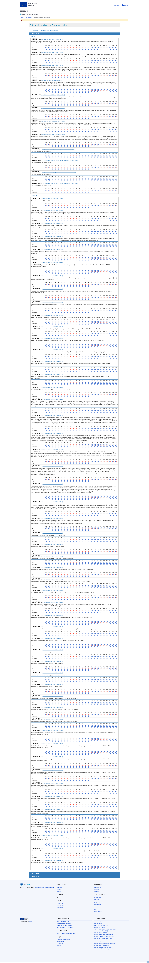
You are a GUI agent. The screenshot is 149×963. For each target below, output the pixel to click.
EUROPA (22, 17)
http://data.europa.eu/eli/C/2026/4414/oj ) (53, 579)
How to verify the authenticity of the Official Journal (44, 30)
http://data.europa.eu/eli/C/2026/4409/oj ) (53, 518)
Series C (34, 196)
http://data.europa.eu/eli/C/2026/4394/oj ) (53, 302)
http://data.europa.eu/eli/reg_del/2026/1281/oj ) (52, 39)
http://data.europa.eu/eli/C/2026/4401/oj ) (53, 387)
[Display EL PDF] (58, 47)
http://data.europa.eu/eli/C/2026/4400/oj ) (53, 374)
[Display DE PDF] (55, 47)
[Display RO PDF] (104, 47)
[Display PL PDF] (98, 47)
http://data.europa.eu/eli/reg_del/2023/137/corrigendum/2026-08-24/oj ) (59, 172)
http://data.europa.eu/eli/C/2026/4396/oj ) (53, 326)
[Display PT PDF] (101, 47)
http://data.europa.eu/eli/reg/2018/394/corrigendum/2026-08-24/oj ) (58, 149)
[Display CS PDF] (49, 47)
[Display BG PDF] (46, 47)
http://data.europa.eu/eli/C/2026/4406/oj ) (53, 466)
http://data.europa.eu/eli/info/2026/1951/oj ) (51, 80)
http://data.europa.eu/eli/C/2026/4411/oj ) (53, 544)
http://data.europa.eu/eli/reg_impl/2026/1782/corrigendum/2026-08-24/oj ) (60, 160)
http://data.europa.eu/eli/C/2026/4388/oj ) (53, 223)
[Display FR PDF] (70, 47)
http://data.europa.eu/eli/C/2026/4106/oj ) (53, 198)
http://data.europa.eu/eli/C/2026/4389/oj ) (53, 236)
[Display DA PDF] (52, 47)
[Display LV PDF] (85, 47)
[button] (125, 5)
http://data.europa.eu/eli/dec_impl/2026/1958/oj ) (53, 121)
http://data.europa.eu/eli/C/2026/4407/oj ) (53, 484)
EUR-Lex (26, 11)
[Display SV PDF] (116, 47)
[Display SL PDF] (110, 47)
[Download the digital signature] (46, 49)
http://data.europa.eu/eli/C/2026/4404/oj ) (53, 433)
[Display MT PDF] (92, 47)
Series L (34, 36)
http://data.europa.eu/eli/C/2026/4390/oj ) (53, 249)
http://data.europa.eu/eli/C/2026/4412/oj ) (53, 556)
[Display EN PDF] (61, 47)
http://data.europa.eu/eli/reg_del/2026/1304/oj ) (52, 52)
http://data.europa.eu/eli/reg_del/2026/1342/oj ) (52, 65)
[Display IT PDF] (82, 47)
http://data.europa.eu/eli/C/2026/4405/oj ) (53, 449)
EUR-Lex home (29, 17)
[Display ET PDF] (64, 47)
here (79, 20)
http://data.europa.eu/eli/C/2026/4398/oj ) (53, 349)
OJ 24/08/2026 (35, 33)
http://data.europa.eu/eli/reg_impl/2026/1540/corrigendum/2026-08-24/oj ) (60, 183)
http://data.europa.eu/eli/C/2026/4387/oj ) (53, 210)
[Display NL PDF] (95, 47)
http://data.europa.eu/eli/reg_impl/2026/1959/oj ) (53, 134)
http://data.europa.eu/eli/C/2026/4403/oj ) (53, 415)
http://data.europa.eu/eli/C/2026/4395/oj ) (53, 315)
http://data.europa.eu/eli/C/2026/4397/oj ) (53, 338)
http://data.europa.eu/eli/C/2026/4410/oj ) (53, 533)
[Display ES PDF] (113, 47)
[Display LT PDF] (88, 47)
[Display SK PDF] (107, 47)
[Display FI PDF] (67, 47)
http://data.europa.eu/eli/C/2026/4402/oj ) (53, 399)
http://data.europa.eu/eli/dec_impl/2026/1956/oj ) (53, 108)
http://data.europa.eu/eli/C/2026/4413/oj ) (53, 567)
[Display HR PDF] (76, 47)
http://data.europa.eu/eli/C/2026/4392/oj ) (53, 276)
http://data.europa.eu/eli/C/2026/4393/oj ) (53, 289)
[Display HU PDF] (79, 47)
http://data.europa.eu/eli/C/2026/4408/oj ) (53, 502)
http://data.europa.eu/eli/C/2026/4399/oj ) (53, 361)
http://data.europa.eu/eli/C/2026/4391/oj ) (53, 262)
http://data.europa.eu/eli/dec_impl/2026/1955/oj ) (53, 95)
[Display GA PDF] (73, 47)
